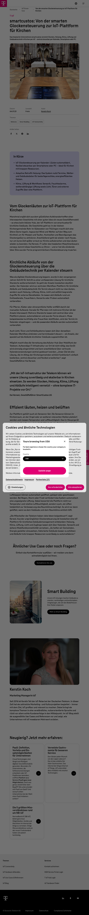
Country (26, 454)
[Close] (64, 441)
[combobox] (44, 458)
